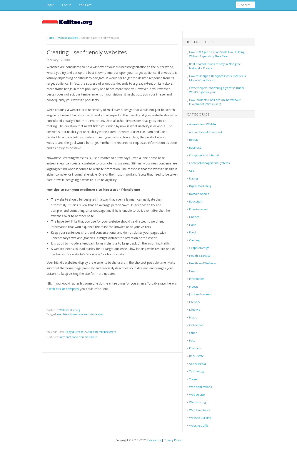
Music (193, 317)
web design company (64, 289)
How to (193, 271)
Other (193, 333)
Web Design (197, 395)
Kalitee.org (154, 440)
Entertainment (198, 209)
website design (93, 314)
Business (195, 147)
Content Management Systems (209, 163)
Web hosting (197, 402)
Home (50, 5)
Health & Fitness (199, 256)
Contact (85, 5)
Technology (196, 371)
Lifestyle (194, 310)
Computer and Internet (204, 155)
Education (195, 201)
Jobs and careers (200, 294)
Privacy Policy (173, 440)
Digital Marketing (200, 186)
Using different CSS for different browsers (90, 332)
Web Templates (199, 410)
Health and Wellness (203, 263)
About (66, 5)
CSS (191, 171)
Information (197, 279)
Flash (192, 225)
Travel (193, 379)
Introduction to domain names (78, 337)
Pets (192, 340)
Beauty (194, 140)
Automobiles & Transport (205, 132)
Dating (193, 178)
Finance (194, 217)
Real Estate (196, 356)
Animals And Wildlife (202, 124)
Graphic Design (199, 248)
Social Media (197, 364)
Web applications (200, 387)
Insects (194, 286)
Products (195, 348)
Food (192, 232)
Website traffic (198, 425)
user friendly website (70, 314)
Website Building (69, 310)
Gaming (194, 240)
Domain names (199, 194)
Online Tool (196, 325)
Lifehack (194, 302)
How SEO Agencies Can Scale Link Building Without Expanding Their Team (216, 54)
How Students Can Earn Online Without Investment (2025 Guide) (214, 102)
